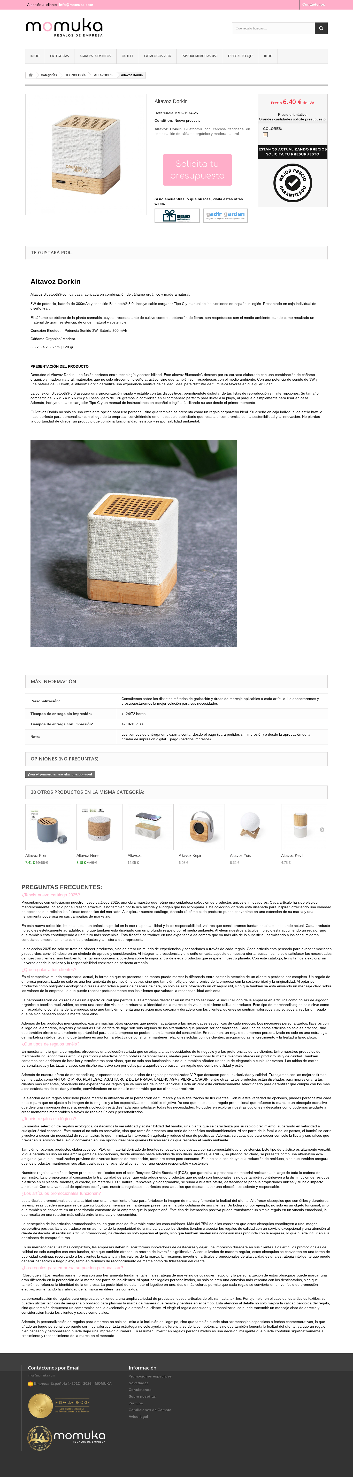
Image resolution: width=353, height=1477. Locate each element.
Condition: (164, 120)
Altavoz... (135, 855)
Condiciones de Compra (150, 1410)
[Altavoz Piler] (48, 827)
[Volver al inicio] (31, 75)
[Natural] (265, 134)
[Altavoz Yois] (253, 827)
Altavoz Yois (240, 855)
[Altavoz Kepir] (202, 827)
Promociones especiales (150, 1376)
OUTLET (128, 56)
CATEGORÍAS (59, 56)
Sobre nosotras (142, 1396)
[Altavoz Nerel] (99, 827)
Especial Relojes (241, 56)
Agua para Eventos (95, 56)
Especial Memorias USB (200, 56)
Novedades (139, 1383)
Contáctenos (313, 4)
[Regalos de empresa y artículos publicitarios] (73, 29)
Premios (136, 1403)
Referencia (164, 113)
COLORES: (273, 129)
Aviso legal (138, 1416)
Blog (268, 56)
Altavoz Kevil (292, 855)
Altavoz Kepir (190, 855)
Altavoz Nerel (87, 855)
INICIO (35, 56)
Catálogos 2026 (157, 56)
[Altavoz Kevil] (304, 827)
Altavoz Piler (36, 855)
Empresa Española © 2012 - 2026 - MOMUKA (72, 1383)
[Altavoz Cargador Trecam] (151, 827)
